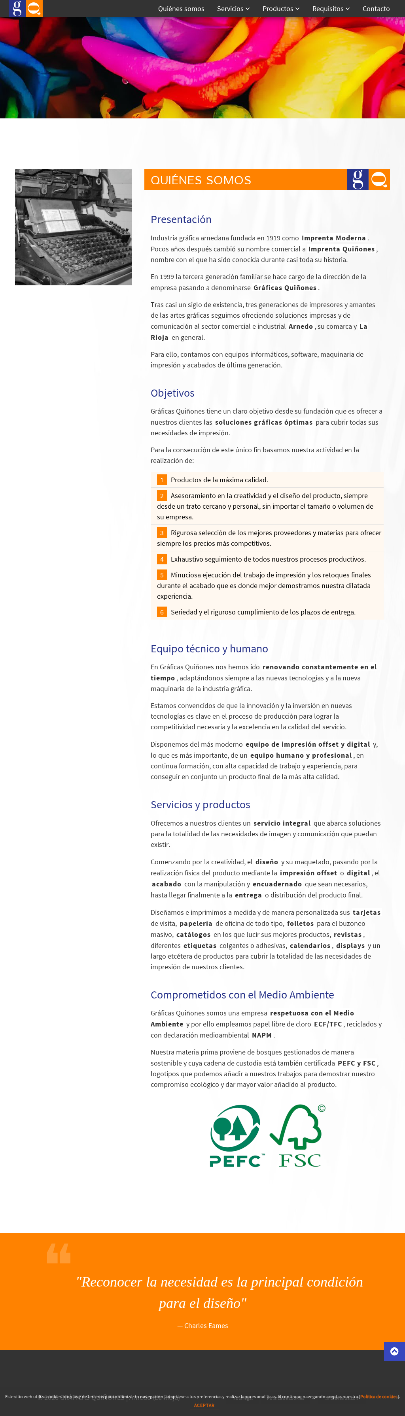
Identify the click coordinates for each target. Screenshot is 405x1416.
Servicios (231, 8)
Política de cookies (378, 1396)
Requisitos (328, 8)
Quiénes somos (181, 8)
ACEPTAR (204, 1405)
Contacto (376, 8)
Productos (279, 8)
